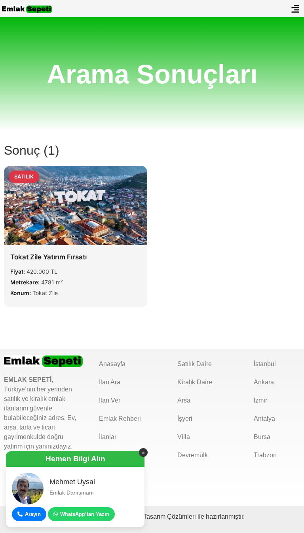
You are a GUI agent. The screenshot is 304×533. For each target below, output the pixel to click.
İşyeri (184, 418)
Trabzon (265, 455)
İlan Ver (109, 400)
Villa (183, 436)
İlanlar (107, 436)
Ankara (264, 382)
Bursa (262, 436)
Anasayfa (112, 363)
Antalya (264, 418)
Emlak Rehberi (120, 418)
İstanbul (265, 363)
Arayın (33, 514)
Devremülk (192, 455)
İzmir (260, 400)
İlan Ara (109, 382)
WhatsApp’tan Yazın (84, 514)
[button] (295, 8)
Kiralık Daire (194, 382)
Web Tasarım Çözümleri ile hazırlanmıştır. (187, 516)
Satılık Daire (194, 363)
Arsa (183, 400)
